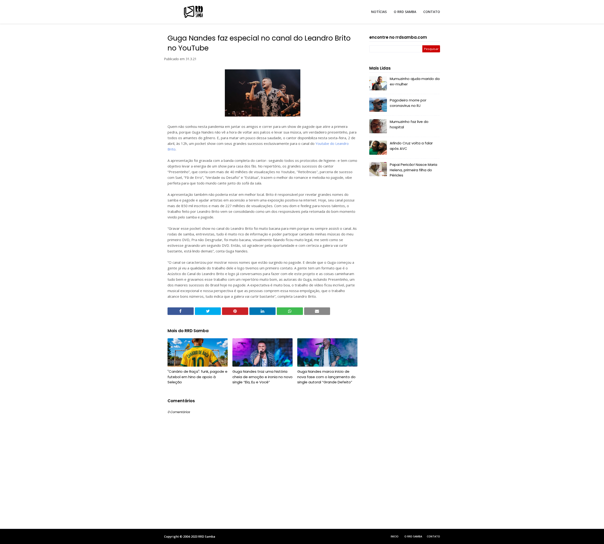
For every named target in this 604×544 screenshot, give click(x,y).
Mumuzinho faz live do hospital (409, 124)
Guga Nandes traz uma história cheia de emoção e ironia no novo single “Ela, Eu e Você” (262, 377)
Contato (433, 536)
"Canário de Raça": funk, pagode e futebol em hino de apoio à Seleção (197, 377)
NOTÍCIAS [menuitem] (379, 11)
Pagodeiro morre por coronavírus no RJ (408, 103)
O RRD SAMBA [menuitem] (405, 11)
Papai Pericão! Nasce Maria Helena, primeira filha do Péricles (413, 170)
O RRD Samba (413, 536)
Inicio (394, 536)
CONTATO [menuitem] (431, 11)
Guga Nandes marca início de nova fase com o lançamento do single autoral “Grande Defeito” (326, 377)
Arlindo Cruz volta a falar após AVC (411, 146)
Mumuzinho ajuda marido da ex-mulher (415, 81)
